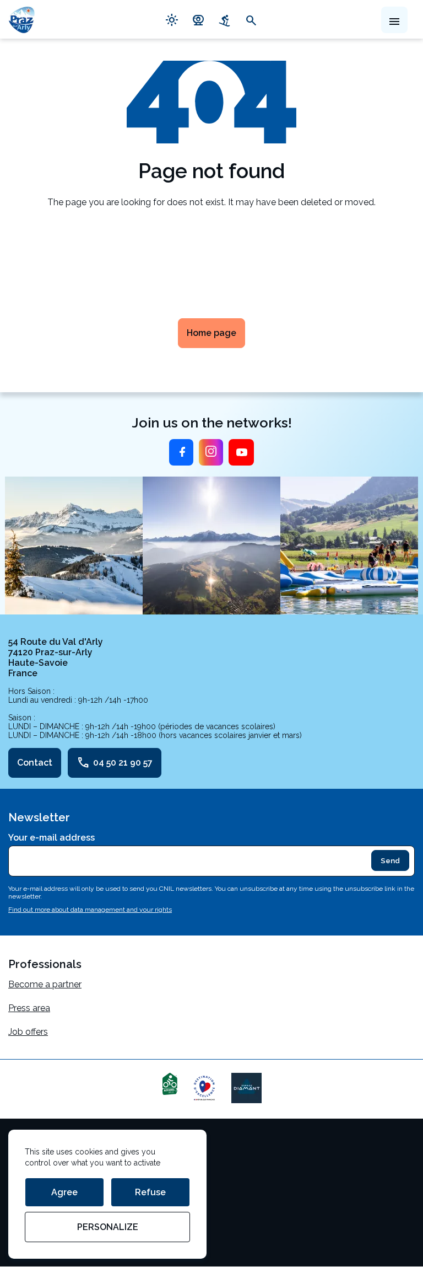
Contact (34, 762)
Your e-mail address (51, 837)
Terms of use (34, 1146)
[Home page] (21, 19)
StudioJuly (29, 1217)
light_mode (171, 19)
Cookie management (51, 1169)
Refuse (150, 1192)
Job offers (28, 1032)
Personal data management (65, 1193)
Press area (29, 1008)
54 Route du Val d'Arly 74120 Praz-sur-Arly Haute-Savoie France (55, 657)
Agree (64, 1192)
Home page (211, 333)
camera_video (198, 19)
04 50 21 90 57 (115, 763)
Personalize (107, 1227)
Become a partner (45, 984)
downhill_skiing (224, 19)
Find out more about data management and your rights (90, 909)
